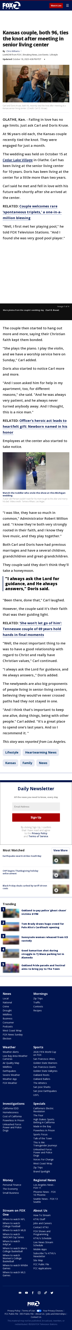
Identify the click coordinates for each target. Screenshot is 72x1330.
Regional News (44, 1180)
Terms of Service (38, 836)
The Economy (10, 1188)
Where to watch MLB (14, 1230)
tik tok (45, 1292)
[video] (61, 859)
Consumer (8, 1022)
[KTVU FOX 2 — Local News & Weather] (12, 5)
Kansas (10, 763)
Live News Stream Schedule (43, 1244)
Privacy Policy (39, 833)
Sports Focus (40, 1134)
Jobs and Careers (42, 1223)
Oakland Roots (41, 1074)
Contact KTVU (41, 1227)
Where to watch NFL (14, 1219)
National (7, 1002)
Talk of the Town (42, 1138)
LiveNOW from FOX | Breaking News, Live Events (25, 54)
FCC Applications (42, 1268)
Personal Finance (12, 1184)
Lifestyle (54, 54)
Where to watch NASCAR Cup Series (13, 1236)
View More (60, 850)
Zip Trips (38, 998)
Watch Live (56, 6)
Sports (38, 1047)
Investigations (13, 1104)
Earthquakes (9, 1070)
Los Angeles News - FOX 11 (44, 1186)
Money (8, 1180)
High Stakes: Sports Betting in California (44, 1121)
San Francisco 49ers (44, 1058)
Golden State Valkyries (45, 1070)
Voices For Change (43, 1159)
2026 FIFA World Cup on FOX (44, 1053)
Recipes (37, 1010)
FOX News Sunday (13, 1034)
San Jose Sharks (42, 1087)
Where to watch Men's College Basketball (15, 1250)
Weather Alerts (11, 1051)
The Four (38, 1115)
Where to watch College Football (11, 1225)
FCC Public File (41, 1264)
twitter (52, 1292)
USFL (36, 1095)
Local (6, 998)
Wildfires (7, 1014)
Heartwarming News (40, 752)
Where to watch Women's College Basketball (12, 1258)
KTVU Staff (39, 1219)
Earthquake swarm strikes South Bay (22, 855)
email (20, 1292)
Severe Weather (11, 1074)
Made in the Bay (42, 1126)
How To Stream (42, 1215)
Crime (6, 1006)
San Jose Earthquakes (45, 1091)
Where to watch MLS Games (14, 1274)
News (43, 763)
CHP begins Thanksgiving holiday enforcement (20, 872)
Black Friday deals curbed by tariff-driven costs (25, 887)
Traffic (36, 1002)
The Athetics (40, 1083)
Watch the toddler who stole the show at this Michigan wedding (34, 494)
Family (27, 763)
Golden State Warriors (45, 1062)
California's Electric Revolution (43, 1110)
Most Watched (13, 850)
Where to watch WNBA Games (15, 1267)
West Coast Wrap (12, 1030)
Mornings (40, 994)
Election (7, 1038)
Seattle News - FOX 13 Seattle (45, 1200)
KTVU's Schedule (42, 1238)
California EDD (11, 1108)
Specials (39, 1104)
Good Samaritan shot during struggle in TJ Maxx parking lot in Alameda (42, 954)
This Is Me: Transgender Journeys (45, 1144)
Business (7, 1018)
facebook (32, 1292)
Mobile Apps (40, 1249)
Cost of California (12, 1116)
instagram (39, 1292)
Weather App (10, 1078)
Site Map (38, 1260)
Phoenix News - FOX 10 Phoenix (44, 1193)
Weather (9, 1047)
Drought (7, 1010)
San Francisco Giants (44, 1066)
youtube (26, 1292)
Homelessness (11, 1112)
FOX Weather (10, 1083)
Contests (38, 1006)
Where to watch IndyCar (11, 1243)
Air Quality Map (11, 1062)
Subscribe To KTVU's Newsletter (44, 1255)
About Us (40, 1210)
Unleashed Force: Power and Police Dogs (12, 1127)
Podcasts (8, 1026)
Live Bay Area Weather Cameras (15, 1057)
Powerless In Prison (13, 1120)
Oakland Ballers (41, 1078)
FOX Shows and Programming (41, 1233)
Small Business (11, 1192)
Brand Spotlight (41, 1171)
